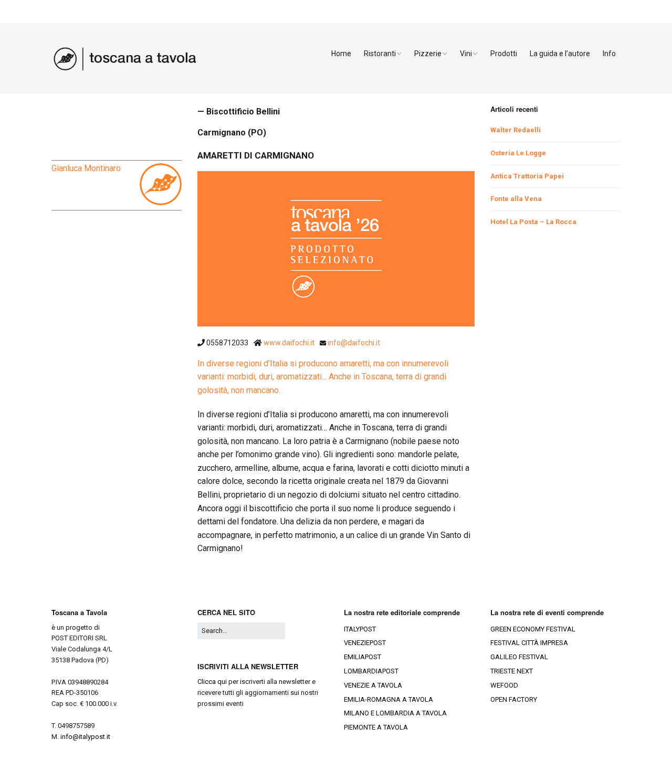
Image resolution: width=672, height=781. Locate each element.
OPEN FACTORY (513, 699)
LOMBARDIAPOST (371, 671)
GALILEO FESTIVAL (519, 657)
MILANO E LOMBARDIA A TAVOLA (395, 713)
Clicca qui (212, 681)
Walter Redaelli (515, 130)
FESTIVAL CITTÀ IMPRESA (529, 643)
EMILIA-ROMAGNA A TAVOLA (388, 699)
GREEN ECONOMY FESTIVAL (532, 629)
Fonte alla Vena (516, 199)
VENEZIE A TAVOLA (373, 685)
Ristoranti (380, 53)
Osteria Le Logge (518, 153)
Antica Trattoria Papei (527, 176)
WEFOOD (504, 685)
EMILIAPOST (362, 657)
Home (341, 53)
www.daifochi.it (290, 343)
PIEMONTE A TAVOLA (376, 727)
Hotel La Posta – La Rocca (533, 222)
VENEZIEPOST (365, 643)
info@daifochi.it (354, 343)
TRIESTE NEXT (511, 671)
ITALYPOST (360, 629)
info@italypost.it (85, 737)
